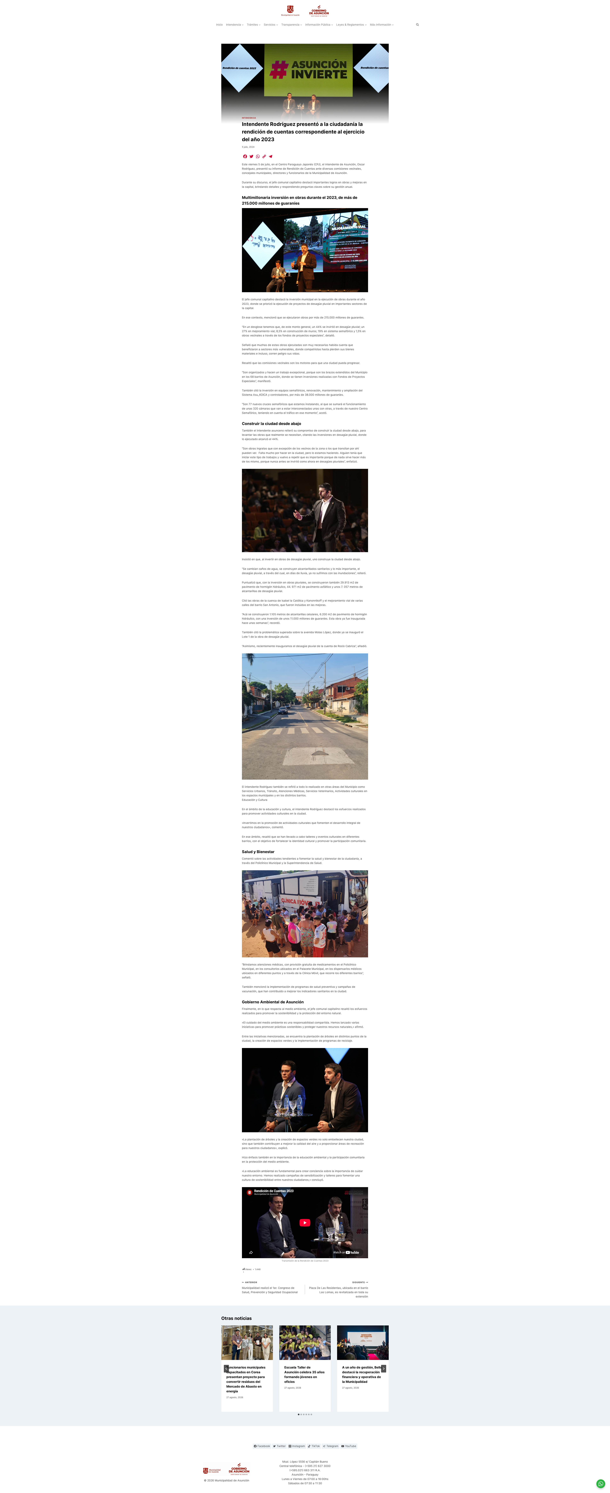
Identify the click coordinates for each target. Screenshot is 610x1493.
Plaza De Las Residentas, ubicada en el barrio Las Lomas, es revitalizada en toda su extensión (338, 1289)
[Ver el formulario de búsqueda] (417, 25)
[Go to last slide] (226, 1368)
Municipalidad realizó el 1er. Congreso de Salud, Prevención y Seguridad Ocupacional (270, 1287)
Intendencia (249, 118)
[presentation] (247, 1342)
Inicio (219, 24)
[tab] (298, 1414)
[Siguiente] (383, 1368)
